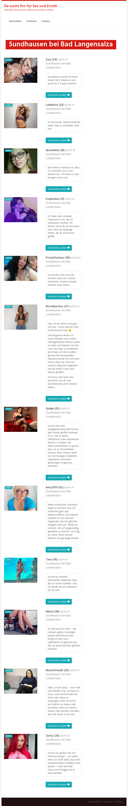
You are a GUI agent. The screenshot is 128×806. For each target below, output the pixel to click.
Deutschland (15, 21)
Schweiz (46, 21)
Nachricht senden (57, 95)
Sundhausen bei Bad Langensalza (58, 66)
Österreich (31, 21)
